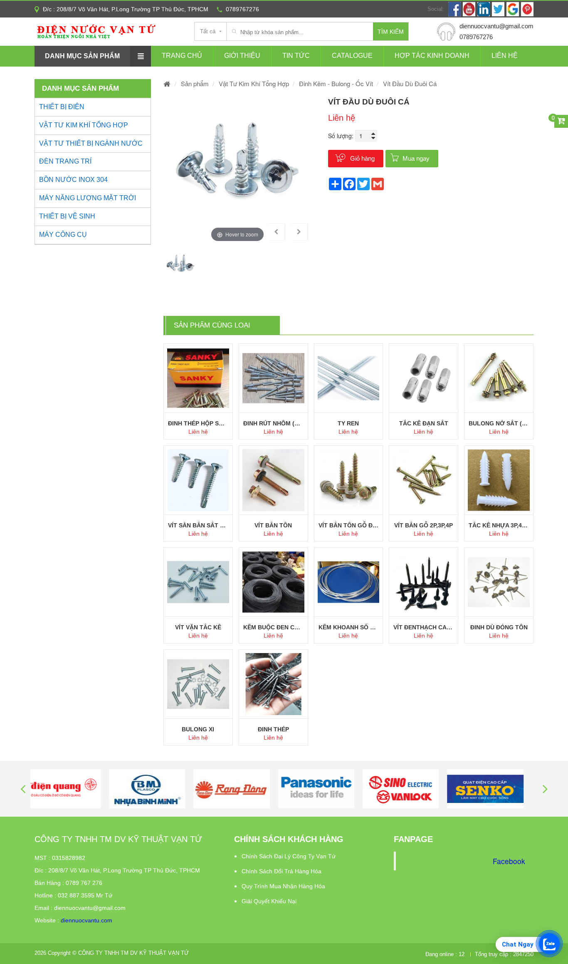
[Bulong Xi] (198, 684)
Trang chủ (182, 55)
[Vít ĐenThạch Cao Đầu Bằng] (423, 582)
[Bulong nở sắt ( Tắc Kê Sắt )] (499, 378)
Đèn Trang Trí (65, 161)
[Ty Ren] (349, 378)
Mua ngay (416, 158)
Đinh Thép (273, 729)
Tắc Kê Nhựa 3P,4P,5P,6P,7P (499, 525)
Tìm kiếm (391, 31)
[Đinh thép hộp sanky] (198, 378)
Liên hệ (504, 55)
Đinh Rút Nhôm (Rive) (273, 423)
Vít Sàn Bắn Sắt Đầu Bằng (198, 525)
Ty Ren (348, 423)
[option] (237, 170)
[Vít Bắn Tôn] (273, 480)
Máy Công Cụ (63, 234)
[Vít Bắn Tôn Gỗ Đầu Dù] (349, 480)
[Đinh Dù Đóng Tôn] (499, 582)
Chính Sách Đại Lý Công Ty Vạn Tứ (289, 856)
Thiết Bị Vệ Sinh (67, 216)
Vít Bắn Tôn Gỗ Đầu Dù (349, 525)
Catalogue (352, 55)
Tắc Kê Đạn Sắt (423, 423)
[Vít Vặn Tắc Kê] (198, 582)
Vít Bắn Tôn (273, 525)
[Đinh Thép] (273, 684)
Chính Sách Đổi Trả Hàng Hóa (281, 871)
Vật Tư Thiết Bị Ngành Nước (91, 143)
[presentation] (23, 788)
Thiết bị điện (61, 106)
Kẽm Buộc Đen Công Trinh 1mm (273, 627)
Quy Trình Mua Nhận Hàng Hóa (283, 886)
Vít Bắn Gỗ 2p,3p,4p (423, 525)
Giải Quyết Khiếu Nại (269, 901)
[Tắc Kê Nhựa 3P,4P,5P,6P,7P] (499, 480)
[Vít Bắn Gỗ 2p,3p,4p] (423, 480)
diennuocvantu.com (86, 920)
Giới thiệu (242, 55)
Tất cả (207, 31)
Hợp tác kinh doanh (432, 55)
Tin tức (296, 55)
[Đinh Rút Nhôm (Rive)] (273, 378)
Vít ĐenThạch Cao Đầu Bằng (423, 627)
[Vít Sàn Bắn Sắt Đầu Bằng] (198, 480)
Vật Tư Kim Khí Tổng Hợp (83, 125)
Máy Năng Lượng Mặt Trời (87, 197)
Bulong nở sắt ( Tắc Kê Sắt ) (499, 423)
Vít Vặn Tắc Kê (198, 627)
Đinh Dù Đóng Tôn (499, 627)
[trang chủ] (167, 83)
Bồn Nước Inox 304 (73, 179)
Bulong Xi (198, 729)
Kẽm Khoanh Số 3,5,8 (349, 627)
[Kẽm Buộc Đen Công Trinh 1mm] (273, 582)
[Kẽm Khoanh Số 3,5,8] (349, 582)
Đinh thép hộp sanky (198, 423)
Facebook (509, 861)
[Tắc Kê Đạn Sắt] (423, 378)
